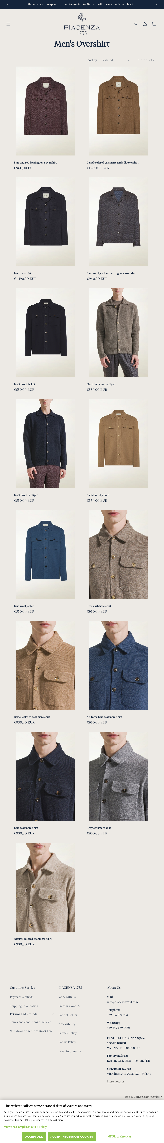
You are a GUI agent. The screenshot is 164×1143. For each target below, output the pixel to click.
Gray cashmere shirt (99, 827)
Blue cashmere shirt (26, 827)
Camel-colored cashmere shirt (32, 716)
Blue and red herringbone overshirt (35, 162)
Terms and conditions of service (30, 1022)
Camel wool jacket (98, 495)
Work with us (67, 997)
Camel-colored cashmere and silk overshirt (113, 162)
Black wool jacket (24, 384)
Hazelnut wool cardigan (101, 384)
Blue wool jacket (24, 606)
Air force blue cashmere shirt (104, 716)
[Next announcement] (156, 4)
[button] (8, 23)
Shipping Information (24, 1006)
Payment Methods (21, 997)
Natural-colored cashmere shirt (33, 938)
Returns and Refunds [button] (23, 1014)
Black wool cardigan (26, 495)
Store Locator (115, 1081)
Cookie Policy (67, 1042)
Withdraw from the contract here (31, 1031)
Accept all (34, 1136)
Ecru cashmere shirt (99, 606)
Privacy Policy (68, 1033)
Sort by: (93, 60)
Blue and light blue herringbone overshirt (112, 273)
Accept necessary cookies (71, 1136)
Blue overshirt (22, 273)
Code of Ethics (68, 1015)
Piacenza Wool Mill (71, 1006)
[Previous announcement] (7, 4)
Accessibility (67, 1024)
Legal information (70, 1051)
